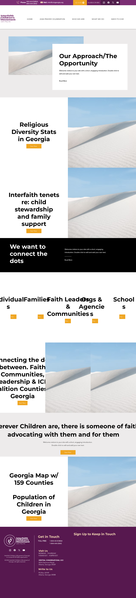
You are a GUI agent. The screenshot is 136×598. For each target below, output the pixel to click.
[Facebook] (108, 2)
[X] (113, 2)
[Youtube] (117, 2)
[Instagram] (104, 2)
